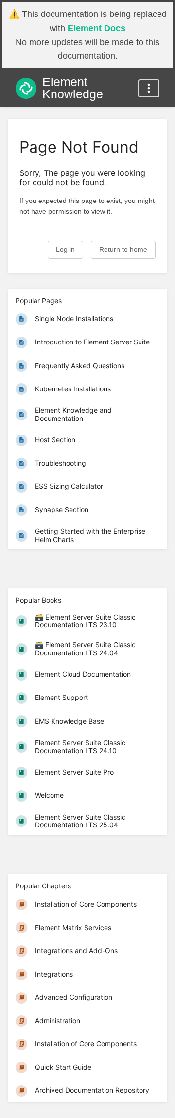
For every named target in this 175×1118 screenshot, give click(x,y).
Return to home (123, 249)
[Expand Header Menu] (148, 88)
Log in (65, 249)
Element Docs (96, 28)
